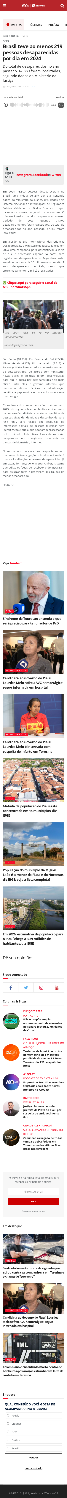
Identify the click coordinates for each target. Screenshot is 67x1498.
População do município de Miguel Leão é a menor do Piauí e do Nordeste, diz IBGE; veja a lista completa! (33, 874)
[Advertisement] (33, 136)
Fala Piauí (30, 1039)
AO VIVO (16, 24)
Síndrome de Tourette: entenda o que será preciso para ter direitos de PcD (32, 620)
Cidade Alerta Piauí (37, 1125)
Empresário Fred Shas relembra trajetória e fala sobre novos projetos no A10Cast (43, 1086)
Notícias (15, 35)
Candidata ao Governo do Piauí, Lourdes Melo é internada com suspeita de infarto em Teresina (27, 746)
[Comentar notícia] (33, 86)
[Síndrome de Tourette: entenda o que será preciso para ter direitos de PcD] (33, 592)
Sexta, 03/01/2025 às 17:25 (17, 86)
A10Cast (29, 1074)
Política (14, 1440)
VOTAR (33, 1457)
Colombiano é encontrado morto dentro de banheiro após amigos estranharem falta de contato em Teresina (33, 1371)
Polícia (14, 1415)
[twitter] (26, 987)
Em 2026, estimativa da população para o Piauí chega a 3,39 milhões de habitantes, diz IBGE (33, 939)
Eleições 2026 (32, 1011)
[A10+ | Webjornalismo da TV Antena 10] (33, 5)
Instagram (23, 175)
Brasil (14, 1448)
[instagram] (41, 987)
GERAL (9, 611)
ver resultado (33, 1468)
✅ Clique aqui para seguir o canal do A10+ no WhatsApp (30, 285)
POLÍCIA (53, 25)
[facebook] (10, 987)
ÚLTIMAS (36, 25)
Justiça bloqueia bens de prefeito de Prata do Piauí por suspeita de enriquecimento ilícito (42, 1111)
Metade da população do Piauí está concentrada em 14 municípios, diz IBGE (30, 811)
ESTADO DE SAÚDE (16, 670)
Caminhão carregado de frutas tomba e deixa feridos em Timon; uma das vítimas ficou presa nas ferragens (42, 1143)
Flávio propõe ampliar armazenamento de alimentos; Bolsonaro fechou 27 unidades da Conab (43, 1025)
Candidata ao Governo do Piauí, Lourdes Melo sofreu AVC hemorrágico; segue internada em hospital (33, 683)
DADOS (10, 798)
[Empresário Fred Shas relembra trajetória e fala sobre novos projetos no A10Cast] (11, 1082)
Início (5, 35)
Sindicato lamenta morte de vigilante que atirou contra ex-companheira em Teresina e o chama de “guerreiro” (33, 1272)
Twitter (55, 175)
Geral (25, 35)
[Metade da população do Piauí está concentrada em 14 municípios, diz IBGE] (33, 780)
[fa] (57, 987)
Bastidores (31, 1098)
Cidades (15, 1423)
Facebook (40, 175)
